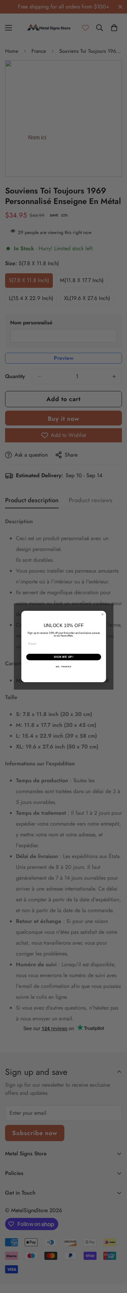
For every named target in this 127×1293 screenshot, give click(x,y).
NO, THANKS (63, 667)
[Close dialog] (102, 615)
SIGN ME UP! (63, 656)
